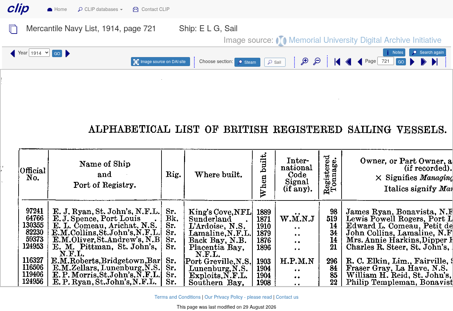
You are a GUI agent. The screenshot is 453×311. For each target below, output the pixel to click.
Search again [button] (431, 52)
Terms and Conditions (178, 296)
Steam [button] (250, 62)
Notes (398, 52)
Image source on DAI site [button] (163, 61)
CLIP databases (102, 9)
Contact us (287, 296)
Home (60, 9)
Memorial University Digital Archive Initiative (365, 39)
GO (57, 53)
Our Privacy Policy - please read (238, 296)
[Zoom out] (316, 62)
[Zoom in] (304, 62)
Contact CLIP (154, 9)
